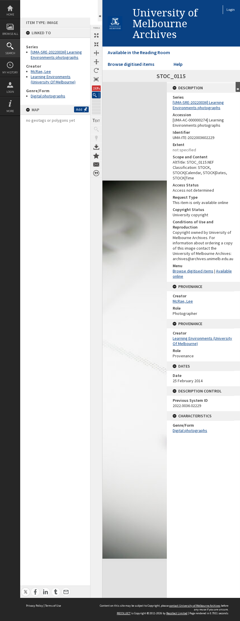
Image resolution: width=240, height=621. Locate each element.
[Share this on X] (25, 589)
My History (10, 72)
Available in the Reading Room (139, 52)
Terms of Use (53, 606)
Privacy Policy (34, 606)
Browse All (10, 34)
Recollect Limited (176, 613)
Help (178, 64)
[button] (96, 95)
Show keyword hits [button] (96, 129)
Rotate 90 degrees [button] (96, 70)
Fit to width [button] (96, 53)
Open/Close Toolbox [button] (100, 10)
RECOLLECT (124, 613)
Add (79, 109)
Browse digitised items (131, 64)
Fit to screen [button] (96, 44)
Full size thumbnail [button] (96, 35)
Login (10, 92)
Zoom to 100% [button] (96, 79)
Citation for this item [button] (96, 173)
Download (96, 147)
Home (10, 14)
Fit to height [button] (96, 61)
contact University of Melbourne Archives (194, 606)
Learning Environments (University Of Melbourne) (53, 79)
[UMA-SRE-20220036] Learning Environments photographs (56, 54)
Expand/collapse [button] (238, 87)
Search (10, 53)
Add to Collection (96, 155)
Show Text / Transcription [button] (96, 120)
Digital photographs (48, 96)
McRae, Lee (41, 71)
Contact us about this (96, 164)
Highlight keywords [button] (96, 138)
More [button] (10, 111)
